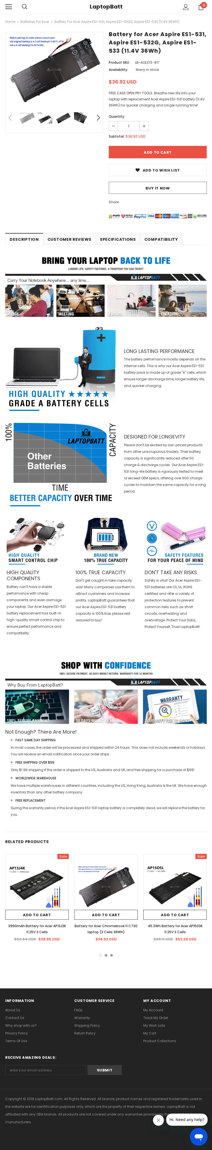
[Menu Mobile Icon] (8, 7)
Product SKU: (119, 62)
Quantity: (117, 116)
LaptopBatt (106, 6)
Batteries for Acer (34, 21)
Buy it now (157, 188)
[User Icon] (186, 7)
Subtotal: (116, 136)
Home (10, 21)
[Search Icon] (24, 7)
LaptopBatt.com (48, 1098)
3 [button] (111, 955)
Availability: (118, 69)
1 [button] (100, 955)
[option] (54, 69)
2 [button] (106, 955)
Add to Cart (37, 915)
